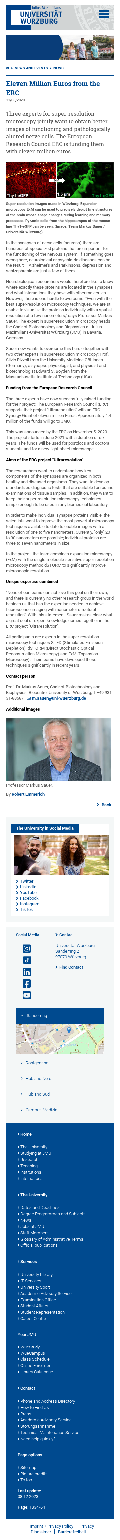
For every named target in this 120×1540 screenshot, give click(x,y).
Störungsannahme (37, 1426)
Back (106, 804)
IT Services (30, 1280)
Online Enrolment (36, 1365)
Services (28, 1261)
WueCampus (32, 1353)
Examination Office (38, 1299)
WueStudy (30, 1347)
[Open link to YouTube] (24, 995)
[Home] (7, 68)
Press (25, 1413)
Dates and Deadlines (40, 1207)
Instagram (29, 903)
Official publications (39, 1245)
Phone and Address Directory (47, 1401)
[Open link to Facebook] (24, 984)
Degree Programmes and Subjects (53, 1213)
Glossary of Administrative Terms (51, 1239)
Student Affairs (34, 1305)
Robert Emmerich (28, 794)
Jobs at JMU (32, 1226)
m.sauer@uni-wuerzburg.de (59, 698)
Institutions (30, 1172)
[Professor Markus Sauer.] (58, 779)
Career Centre (33, 1318)
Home (26, 1134)
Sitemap (28, 1467)
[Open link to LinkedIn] (24, 972)
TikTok (26, 909)
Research (29, 1159)
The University (33, 1146)
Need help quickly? (37, 1438)
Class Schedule (35, 1359)
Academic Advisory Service (46, 1293)
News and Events (31, 68)
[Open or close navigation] (104, 14)
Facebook (29, 898)
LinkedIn (28, 886)
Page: (23, 1507)
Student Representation (42, 1312)
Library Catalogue (36, 1371)
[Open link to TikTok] (24, 960)
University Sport (35, 1287)
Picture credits (34, 1473)
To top (26, 1479)
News (58, 68)
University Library (36, 1274)
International (32, 1178)
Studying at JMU (35, 1153)
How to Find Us (34, 1407)
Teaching (29, 1165)
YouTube (28, 892)
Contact (66, 935)
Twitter (26, 881)
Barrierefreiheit (72, 1531)
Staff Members (34, 1232)
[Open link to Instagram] (24, 949)
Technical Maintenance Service (49, 1432)
